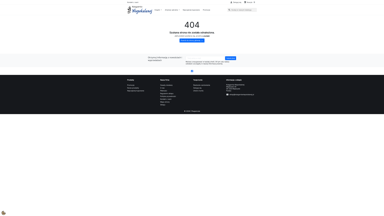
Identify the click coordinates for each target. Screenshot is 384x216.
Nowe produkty (133, 88)
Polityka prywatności (168, 96)
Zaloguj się (197, 88)
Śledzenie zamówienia (201, 85)
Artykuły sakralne (171, 10)
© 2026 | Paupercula (192, 111)
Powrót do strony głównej (192, 40)
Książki (157, 10)
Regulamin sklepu (166, 93)
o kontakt (206, 36)
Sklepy (162, 105)
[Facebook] (192, 71)
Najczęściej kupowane (191, 10)
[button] (235, 2)
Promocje (206, 10)
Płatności (163, 91)
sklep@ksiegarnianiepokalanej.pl (241, 95)
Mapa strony (165, 102)
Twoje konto (197, 80)
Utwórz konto (198, 91)
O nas (162, 88)
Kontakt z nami (132, 2)
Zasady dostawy (166, 85)
